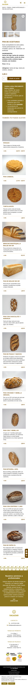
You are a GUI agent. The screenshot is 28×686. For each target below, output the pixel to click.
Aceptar (4, 683)
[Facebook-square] (26, 551)
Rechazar (12, 683)
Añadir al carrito (14, 78)
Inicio (4, 7)
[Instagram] (26, 555)
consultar (20, 104)
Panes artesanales (18, 7)
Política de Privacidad (14, 672)
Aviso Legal (14, 670)
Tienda (9, 7)
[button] (24, 3)
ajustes (12, 680)
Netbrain (15, 668)
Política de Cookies (14, 674)
